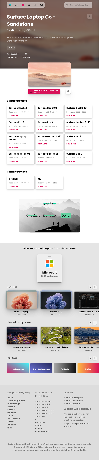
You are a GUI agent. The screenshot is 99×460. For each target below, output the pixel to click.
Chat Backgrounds (16, 400)
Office (10, 415)
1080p (38, 425)
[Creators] (35, 5)
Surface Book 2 (42, 404)
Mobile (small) (42, 431)
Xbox (9, 427)
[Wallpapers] (23, 5)
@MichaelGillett (68, 450)
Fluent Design (13, 403)
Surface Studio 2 (43, 401)
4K (36, 419)
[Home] (10, 5)
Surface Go (40, 416)
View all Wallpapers (73, 397)
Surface (11, 47)
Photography (13, 418)
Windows (11, 424)
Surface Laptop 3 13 (44, 413)
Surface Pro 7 (41, 407)
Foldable (11, 406)
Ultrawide (40, 422)
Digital (10, 397)
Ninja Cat (11, 412)
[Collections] (29, 5)
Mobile (38, 428)
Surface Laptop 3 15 (44, 410)
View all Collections (73, 400)
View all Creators (72, 403)
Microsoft (17, 30)
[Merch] (41, 5)
